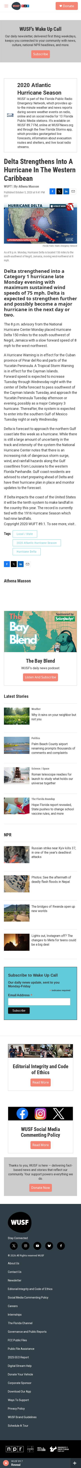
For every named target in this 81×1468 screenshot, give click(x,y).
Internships (15, 1314)
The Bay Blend (40, 661)
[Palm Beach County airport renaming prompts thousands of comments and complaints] (16, 745)
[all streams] (76, 1463)
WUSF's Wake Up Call (40, 29)
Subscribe (40, 54)
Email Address (20, 995)
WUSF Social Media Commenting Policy (40, 1132)
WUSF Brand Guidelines (22, 1417)
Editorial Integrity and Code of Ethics (40, 1069)
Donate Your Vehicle (20, 1374)
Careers (13, 1306)
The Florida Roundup (43, 799)
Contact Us (14, 1271)
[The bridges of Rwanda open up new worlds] (16, 913)
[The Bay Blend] (40, 631)
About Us (13, 1263)
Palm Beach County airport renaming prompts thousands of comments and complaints (53, 748)
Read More (40, 1082)
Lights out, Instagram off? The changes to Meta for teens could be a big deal (53, 940)
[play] (6, 1463)
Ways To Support (18, 1400)
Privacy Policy (16, 1408)
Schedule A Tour (18, 1425)
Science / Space (40, 768)
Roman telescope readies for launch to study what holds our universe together (52, 779)
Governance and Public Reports (27, 1331)
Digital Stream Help (20, 1365)
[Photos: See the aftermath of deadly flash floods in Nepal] (16, 883)
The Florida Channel (20, 1323)
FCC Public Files (17, 1340)
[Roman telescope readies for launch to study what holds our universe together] (16, 775)
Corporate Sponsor (19, 1383)
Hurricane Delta (27, 551)
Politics (35, 738)
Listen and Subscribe (40, 677)
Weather (36, 709)
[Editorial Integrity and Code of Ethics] (40, 1051)
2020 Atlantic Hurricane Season (37, 542)
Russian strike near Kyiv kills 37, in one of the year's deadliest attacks (53, 852)
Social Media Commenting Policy (28, 1297)
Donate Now (40, 1187)
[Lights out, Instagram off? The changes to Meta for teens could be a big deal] (16, 942)
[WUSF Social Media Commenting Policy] (40, 1113)
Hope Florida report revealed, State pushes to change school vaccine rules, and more (52, 809)
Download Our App (19, 1391)
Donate (68, 6)
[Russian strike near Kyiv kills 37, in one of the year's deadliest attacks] (16, 854)
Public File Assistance (21, 1348)
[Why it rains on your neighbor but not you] (16, 716)
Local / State (25, 533)
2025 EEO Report (18, 1357)
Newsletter (14, 1280)
